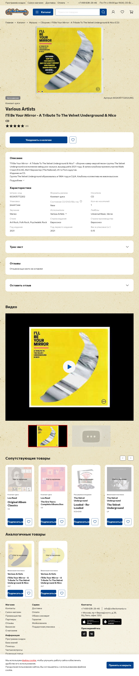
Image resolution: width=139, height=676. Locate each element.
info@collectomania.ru (115, 608)
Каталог (46, 12)
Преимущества (13, 615)
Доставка (50, 2)
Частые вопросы (14, 650)
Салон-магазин (35, 2)
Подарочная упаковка (43, 626)
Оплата (61, 2)
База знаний (11, 642)
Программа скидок (15, 2)
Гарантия (36, 619)
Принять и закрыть (120, 665)
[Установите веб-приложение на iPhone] (90, 622)
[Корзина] (131, 12)
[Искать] (103, 12)
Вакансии (10, 626)
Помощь (10, 646)
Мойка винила (39, 623)
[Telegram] (84, 634)
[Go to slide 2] (42, 91)
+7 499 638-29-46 (87, 2)
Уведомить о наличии (39, 139)
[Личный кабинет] (113, 12)
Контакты (10, 608)
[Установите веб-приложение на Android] (111, 622)
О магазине (11, 630)
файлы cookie (29, 660)
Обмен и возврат (40, 615)
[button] (47, 436)
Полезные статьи (14, 653)
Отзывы (9, 623)
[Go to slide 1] (39, 91)
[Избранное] (122, 12)
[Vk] (91, 634)
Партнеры (10, 619)
